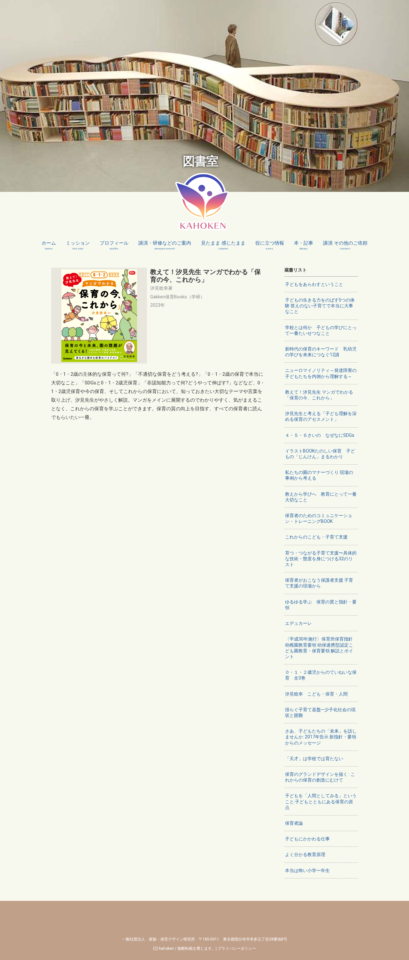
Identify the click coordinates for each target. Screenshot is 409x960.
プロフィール (114, 245)
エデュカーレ (298, 623)
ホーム (49, 245)
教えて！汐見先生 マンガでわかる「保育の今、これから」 (319, 395)
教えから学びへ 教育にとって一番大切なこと (321, 497)
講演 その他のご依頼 (345, 245)
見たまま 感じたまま (223, 245)
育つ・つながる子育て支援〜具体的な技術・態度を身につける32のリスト (321, 558)
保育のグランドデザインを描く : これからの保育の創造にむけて (320, 777)
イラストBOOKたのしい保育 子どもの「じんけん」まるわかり (320, 453)
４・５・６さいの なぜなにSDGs (319, 435)
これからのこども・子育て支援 (316, 536)
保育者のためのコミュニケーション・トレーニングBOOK (318, 518)
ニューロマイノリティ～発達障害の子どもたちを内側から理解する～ (321, 373)
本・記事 (303, 245)
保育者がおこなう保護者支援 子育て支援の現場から (319, 583)
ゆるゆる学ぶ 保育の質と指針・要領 (321, 604)
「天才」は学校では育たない (314, 758)
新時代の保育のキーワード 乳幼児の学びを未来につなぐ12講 (321, 351)
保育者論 (294, 823)
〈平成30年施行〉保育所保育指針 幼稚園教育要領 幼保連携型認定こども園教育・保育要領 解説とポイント (319, 647)
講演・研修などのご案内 (164, 245)
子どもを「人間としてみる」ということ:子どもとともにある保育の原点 (321, 801)
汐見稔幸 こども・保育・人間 (316, 693)
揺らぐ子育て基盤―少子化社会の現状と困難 (320, 712)
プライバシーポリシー (237, 948)
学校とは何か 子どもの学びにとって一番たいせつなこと (321, 330)
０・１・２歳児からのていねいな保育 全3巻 (321, 675)
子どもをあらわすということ (314, 284)
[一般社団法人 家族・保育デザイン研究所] (202, 226)
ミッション (78, 245)
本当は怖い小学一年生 (307, 870)
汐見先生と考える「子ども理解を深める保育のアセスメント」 (321, 416)
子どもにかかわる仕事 (307, 838)
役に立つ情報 (269, 245)
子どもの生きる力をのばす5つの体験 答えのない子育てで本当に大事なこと (320, 305)
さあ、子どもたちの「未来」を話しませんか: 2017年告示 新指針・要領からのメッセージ (321, 736)
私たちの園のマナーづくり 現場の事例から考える (319, 475)
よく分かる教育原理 (305, 854)
